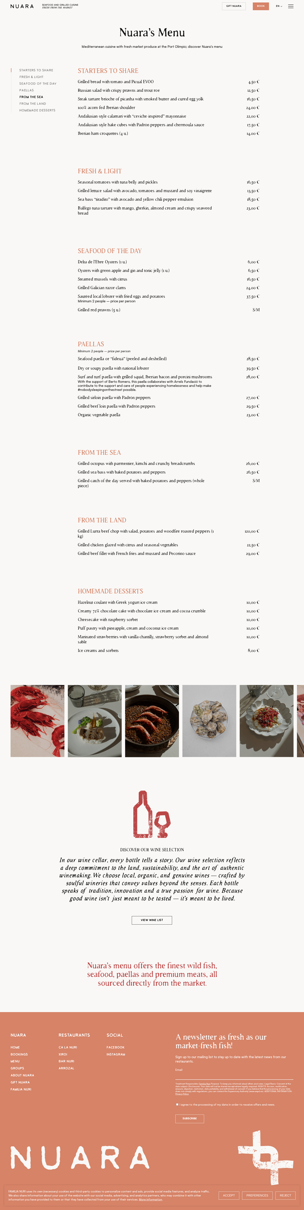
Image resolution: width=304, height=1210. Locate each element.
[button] (290, 6)
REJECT (285, 1195)
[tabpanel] (168, 103)
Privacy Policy (182, 1094)
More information (150, 1199)
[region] (152, 721)
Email (178, 1069)
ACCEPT (229, 1195)
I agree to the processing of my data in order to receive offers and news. (227, 1104)
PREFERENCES (257, 1195)
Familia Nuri (204, 1083)
